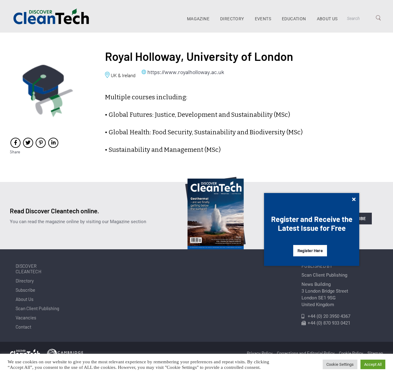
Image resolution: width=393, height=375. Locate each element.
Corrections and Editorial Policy (306, 353)
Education (294, 18)
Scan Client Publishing (37, 308)
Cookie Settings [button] (340, 364)
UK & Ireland (123, 75)
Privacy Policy (260, 353)
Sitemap (375, 353)
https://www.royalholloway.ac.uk (185, 72)
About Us (327, 18)
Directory (232, 18)
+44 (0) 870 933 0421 (329, 323)
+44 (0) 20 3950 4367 (329, 316)
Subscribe (25, 290)
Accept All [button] (373, 364)
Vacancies (26, 317)
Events (263, 18)
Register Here (310, 250)
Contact (23, 327)
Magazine (198, 18)
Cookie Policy (351, 353)
